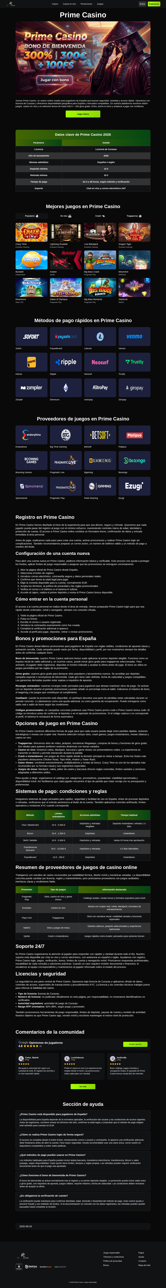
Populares (30, 216)
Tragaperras (132, 216)
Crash (98, 216)
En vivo (64, 216)
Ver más (83, 1086)
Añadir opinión (135, 1044)
